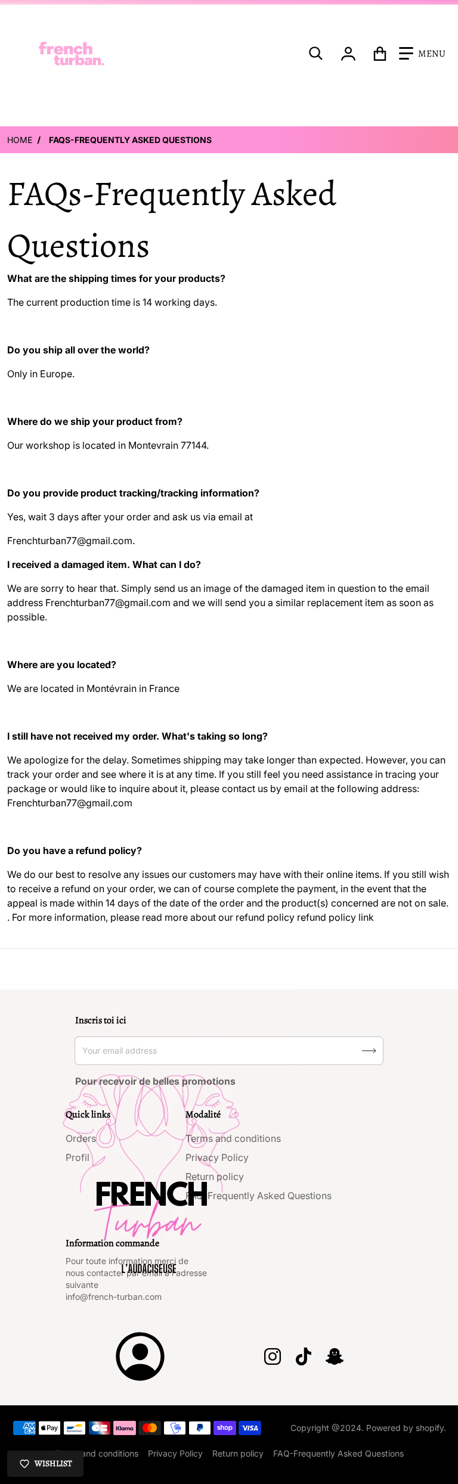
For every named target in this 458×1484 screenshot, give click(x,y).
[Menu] (422, 53)
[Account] (348, 54)
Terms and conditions (233, 1138)
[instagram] (272, 1356)
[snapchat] (334, 1356)
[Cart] (380, 54)
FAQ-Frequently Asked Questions (258, 1196)
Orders (81, 1138)
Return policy (214, 1176)
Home (19, 140)
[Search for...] (316, 53)
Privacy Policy (217, 1157)
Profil (77, 1157)
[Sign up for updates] (369, 1050)
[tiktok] (303, 1356)
